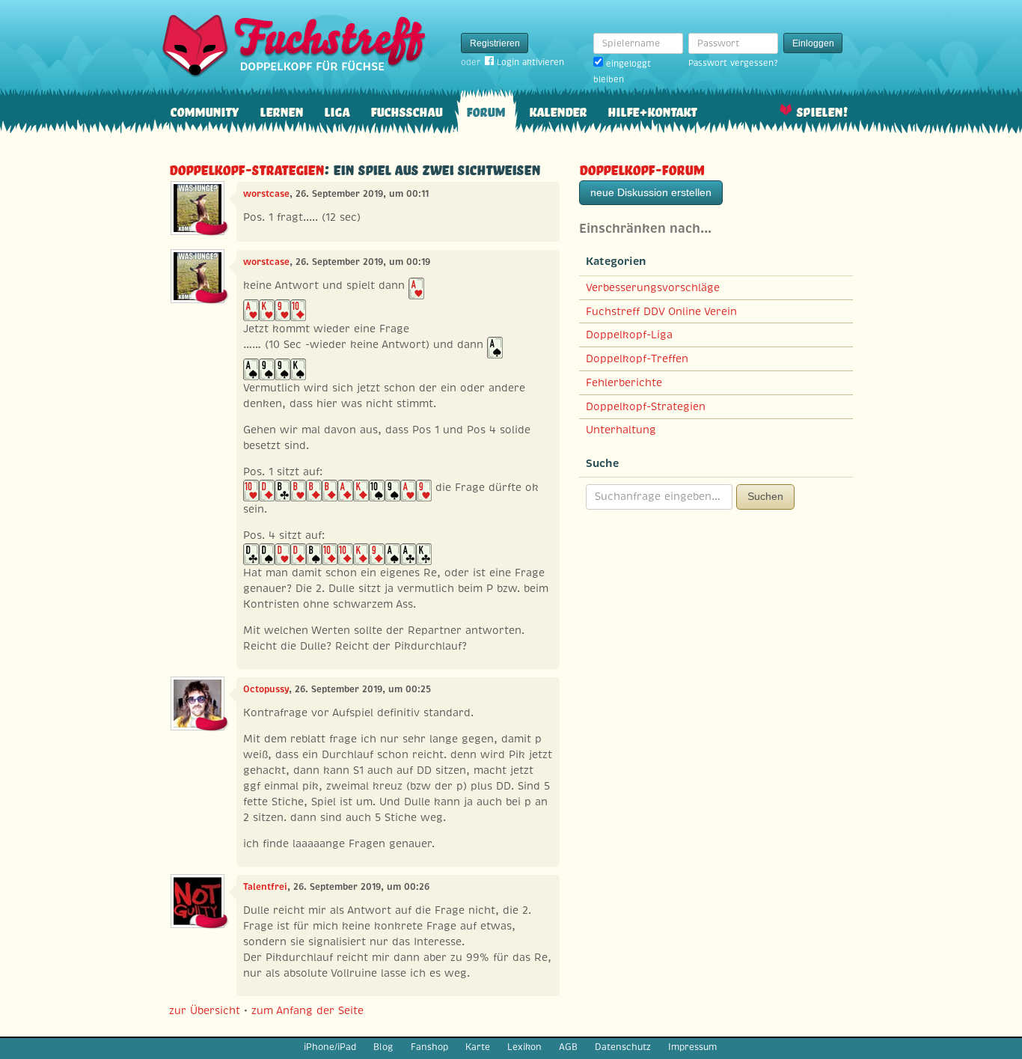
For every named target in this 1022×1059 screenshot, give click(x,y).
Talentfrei (265, 887)
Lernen (281, 110)
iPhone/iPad (330, 1047)
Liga (336, 110)
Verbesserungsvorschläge (653, 287)
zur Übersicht (204, 1010)
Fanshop (429, 1047)
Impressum (692, 1047)
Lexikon (524, 1047)
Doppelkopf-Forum (641, 168)
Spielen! (822, 110)
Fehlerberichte (624, 382)
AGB (568, 1047)
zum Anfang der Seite (307, 1010)
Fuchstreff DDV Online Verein (661, 311)
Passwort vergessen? (732, 63)
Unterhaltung (621, 429)
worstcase (266, 194)
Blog (383, 1047)
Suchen (765, 496)
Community (204, 110)
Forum (485, 110)
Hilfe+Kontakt (652, 110)
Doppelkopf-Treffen (637, 358)
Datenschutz (623, 1047)
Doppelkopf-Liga (629, 334)
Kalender (558, 110)
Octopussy (266, 689)
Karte (477, 1047)
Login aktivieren (530, 62)
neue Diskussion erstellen (651, 192)
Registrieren (495, 43)
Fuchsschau (406, 110)
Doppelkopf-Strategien (246, 168)
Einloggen (813, 43)
